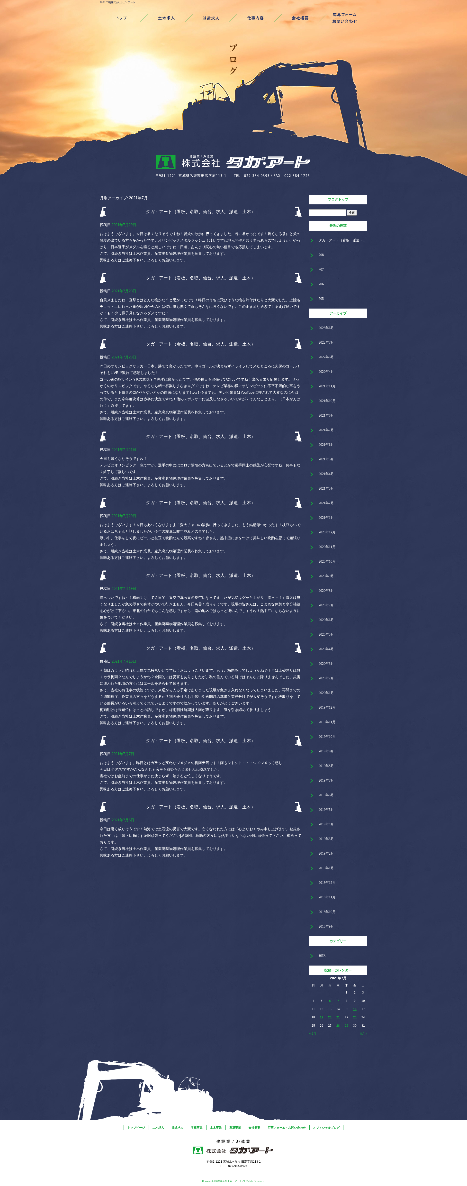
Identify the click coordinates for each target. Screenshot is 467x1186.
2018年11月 (327, 897)
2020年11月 (327, 547)
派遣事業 (235, 1127)
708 (321, 255)
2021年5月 (326, 459)
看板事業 (256, 18)
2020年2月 (326, 678)
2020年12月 (327, 532)
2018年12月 (327, 883)
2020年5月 (326, 634)
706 (321, 284)
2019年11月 (327, 722)
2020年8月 (326, 591)
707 (321, 269)
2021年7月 (326, 430)
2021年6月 (326, 445)
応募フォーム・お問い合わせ (345, 18)
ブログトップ (338, 199)
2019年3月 (326, 839)
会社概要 (300, 18)
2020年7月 (326, 605)
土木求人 (166, 18)
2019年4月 (326, 824)
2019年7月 (326, 780)
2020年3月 (326, 664)
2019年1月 (326, 868)
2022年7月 (326, 342)
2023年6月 (326, 328)
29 (346, 1025)
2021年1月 (326, 518)
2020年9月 (326, 576)
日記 (322, 956)
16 (355, 1009)
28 (338, 1025)
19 (321, 1017)
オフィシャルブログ (326, 1127)
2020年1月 (326, 693)
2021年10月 (327, 401)
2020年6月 (326, 620)
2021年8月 (326, 415)
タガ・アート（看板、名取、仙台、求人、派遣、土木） (200, 211)
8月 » (363, 1033)
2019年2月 (326, 853)
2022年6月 (326, 357)
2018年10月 (327, 912)
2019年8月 (326, 766)
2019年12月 (327, 707)
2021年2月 (326, 503)
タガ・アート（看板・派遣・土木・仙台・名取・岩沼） (343, 240)
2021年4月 (326, 474)
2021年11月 (327, 386)
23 (355, 1017)
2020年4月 (326, 649)
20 (330, 1017)
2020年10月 (327, 561)
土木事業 (216, 1127)
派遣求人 (211, 18)
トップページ (122, 18)
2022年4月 (326, 372)
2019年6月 (326, 795)
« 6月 (312, 1033)
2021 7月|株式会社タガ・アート (117, 2)
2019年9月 (326, 751)
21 (338, 1017)
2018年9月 (326, 926)
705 (321, 299)
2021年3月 (326, 488)
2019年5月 (326, 810)
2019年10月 (327, 737)
